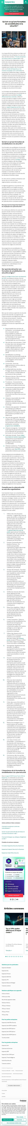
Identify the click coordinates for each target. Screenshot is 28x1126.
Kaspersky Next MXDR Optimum (9, 1034)
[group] (14, 933)
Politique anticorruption (19, 1070)
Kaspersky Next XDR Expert (8, 1054)
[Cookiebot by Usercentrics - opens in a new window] (20, 1101)
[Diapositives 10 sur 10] (22, 956)
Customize (19, 1119)
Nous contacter (4, 1090)
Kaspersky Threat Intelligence (8, 1057)
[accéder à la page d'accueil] (10, 2)
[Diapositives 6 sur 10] (15, 956)
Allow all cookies (7, 1119)
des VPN (17, 449)
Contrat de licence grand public (7, 1073)
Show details (20, 1117)
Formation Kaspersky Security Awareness (13, 846)
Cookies (12, 1070)
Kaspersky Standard (6, 967)
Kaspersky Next (5, 1045)
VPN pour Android (6, 1008)
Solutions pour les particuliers (10, 964)
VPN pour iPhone (5, 1011)
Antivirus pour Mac (6, 996)
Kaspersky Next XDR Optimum (8, 1031)
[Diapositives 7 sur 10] (17, 956)
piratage (17, 159)
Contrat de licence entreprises (17, 1073)
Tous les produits (5, 1037)
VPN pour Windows (6, 1005)
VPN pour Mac (5, 1014)
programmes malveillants (12, 426)
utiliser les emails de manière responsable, (15, 436)
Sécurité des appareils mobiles (8, 999)
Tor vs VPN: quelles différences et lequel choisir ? (13, 930)
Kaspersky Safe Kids (6, 976)
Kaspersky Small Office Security (10, 853)
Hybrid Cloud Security (6, 1060)
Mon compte (26, 2)
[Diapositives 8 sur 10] (18, 956)
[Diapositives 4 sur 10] (11, 956)
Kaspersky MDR (5, 1051)
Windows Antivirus (6, 1002)
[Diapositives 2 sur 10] (8, 956)
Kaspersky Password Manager (8, 982)
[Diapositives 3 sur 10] (9, 956)
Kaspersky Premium (6, 973)
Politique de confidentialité (6, 1070)
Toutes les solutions (6, 985)
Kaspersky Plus (5, 970)
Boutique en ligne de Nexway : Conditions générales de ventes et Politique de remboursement (14, 1080)
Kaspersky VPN (5, 979)
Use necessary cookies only (14, 1123)
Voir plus (8, 950)
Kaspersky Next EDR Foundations (9, 1025)
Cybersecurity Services (7, 1048)
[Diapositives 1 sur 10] (6, 956)
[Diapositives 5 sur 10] (13, 956)
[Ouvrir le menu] (2, 2)
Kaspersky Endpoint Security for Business (13, 849)
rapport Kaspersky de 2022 (14, 107)
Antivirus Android (5, 993)
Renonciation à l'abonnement (6, 1076)
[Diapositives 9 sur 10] (20, 956)
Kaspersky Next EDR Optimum (8, 1028)
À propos (3, 1093)
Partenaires (3, 1096)
